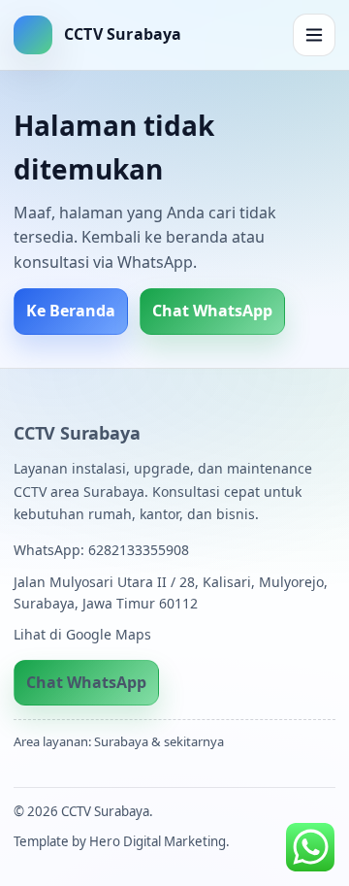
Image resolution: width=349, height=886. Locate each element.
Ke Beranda (70, 310)
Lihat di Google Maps (82, 634)
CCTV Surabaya (77, 432)
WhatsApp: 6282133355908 (101, 550)
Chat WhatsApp (212, 310)
